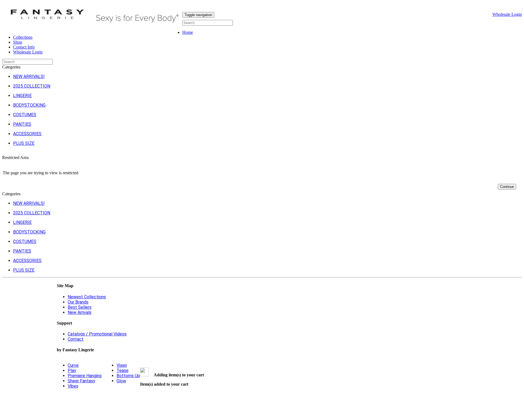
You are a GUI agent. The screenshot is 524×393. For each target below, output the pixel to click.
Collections (22, 37)
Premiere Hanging (85, 375)
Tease (123, 370)
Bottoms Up (128, 375)
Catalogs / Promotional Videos (97, 334)
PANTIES (22, 124)
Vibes (73, 386)
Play (72, 370)
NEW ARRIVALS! (29, 76)
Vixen (122, 365)
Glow (121, 380)
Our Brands (78, 302)
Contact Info (24, 47)
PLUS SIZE (23, 143)
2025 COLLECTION (31, 86)
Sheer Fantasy (81, 380)
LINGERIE (22, 95)
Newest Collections (87, 296)
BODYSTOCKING (29, 105)
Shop (17, 42)
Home (187, 32)
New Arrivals (79, 312)
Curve (73, 365)
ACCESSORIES (27, 133)
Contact (76, 339)
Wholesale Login (507, 14)
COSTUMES (24, 114)
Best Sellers (79, 307)
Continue (507, 187)
